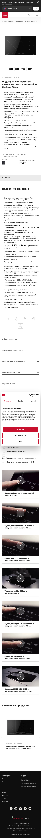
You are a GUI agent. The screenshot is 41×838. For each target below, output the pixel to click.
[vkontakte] (30, 809)
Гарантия (5, 782)
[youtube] (20, 809)
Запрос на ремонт (8, 779)
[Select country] (33, 15)
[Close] (38, 2)
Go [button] (36, 8)
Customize (19, 435)
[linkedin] (25, 809)
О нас (4, 798)
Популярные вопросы (28, 786)
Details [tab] (20, 401)
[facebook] (11, 809)
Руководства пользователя (25, 779)
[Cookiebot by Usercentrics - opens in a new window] (29, 395)
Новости (5, 795)
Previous (1, 737)
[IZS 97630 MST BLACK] (20, 727)
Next (35, 69)
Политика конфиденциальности (19, 826)
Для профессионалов (28, 783)
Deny (20, 441)
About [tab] (33, 401)
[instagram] (16, 809)
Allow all (20, 429)
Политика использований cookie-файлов (19, 828)
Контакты (5, 801)
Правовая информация (19, 823)
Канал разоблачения (20, 831)
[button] (17, 8)
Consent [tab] (7, 401)
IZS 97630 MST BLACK (13, 744)
